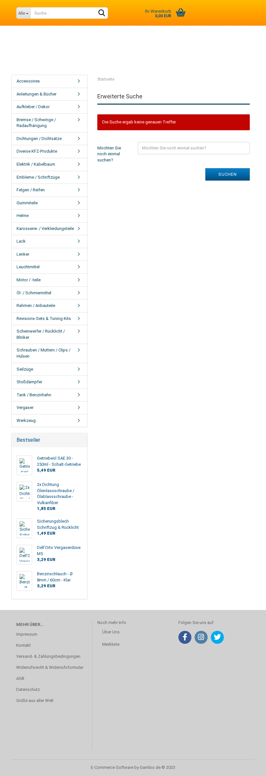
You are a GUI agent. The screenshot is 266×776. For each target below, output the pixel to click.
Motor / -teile (29, 279)
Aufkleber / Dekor (33, 106)
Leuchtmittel (28, 266)
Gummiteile (27, 202)
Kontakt (23, 645)
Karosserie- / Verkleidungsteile (45, 228)
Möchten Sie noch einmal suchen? (109, 154)
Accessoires (28, 81)
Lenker (23, 254)
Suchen (227, 174)
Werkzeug (26, 420)
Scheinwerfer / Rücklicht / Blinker (41, 334)
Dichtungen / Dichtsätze (39, 138)
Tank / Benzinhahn (34, 394)
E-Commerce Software (112, 767)
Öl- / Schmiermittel (34, 292)
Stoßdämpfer (29, 381)
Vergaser (25, 407)
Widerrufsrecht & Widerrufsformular (49, 667)
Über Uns (111, 632)
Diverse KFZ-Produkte (37, 151)
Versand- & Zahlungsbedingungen (48, 656)
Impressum (26, 634)
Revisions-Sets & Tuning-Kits (44, 318)
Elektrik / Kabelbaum (36, 164)
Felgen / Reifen (31, 189)
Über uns (176, 54)
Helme (23, 215)
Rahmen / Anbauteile (36, 305)
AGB (20, 678)
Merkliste (110, 644)
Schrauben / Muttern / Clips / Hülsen (43, 353)
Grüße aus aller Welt (35, 700)
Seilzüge (25, 369)
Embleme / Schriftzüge (38, 177)
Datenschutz (28, 689)
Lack (21, 241)
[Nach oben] (248, 766)
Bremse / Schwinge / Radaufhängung (36, 122)
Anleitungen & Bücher (36, 94)
